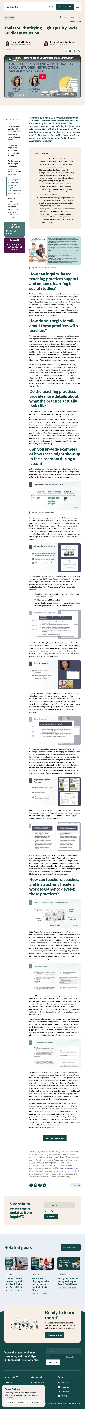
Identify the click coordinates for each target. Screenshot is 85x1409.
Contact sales (65, 7)
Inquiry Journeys (38, 518)
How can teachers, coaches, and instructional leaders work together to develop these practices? (13, 207)
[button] (77, 6)
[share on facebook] (74, 51)
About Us (8, 1382)
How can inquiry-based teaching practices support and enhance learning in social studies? (14, 133)
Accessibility (62, 1403)
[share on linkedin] (70, 51)
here (69, 417)
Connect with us (55, 1335)
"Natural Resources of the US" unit (59, 579)
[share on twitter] (79, 51)
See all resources (70, 1247)
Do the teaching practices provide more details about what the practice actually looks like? (14, 167)
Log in (51, 7)
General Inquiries (37, 1382)
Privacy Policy (69, 1211)
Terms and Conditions (74, 1403)
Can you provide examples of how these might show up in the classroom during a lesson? (14, 186)
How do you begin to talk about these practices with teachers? (13, 150)
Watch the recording (55, 1138)
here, (38, 1075)
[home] (12, 6)
